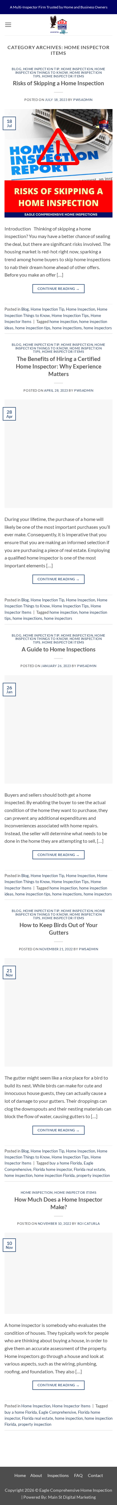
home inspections (67, 327)
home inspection (63, 321)
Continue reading (59, 288)
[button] (8, 24)
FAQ (78, 1475)
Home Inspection (77, 69)
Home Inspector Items (63, 76)
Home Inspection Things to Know (60, 70)
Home (20, 1475)
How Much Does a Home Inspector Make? (58, 1203)
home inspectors (98, 327)
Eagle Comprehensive (57, 1412)
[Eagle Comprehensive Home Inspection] (59, 24)
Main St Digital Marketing (72, 1497)
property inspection (93, 1175)
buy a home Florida (66, 1163)
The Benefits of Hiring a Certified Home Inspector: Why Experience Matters (58, 366)
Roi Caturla (88, 1223)
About (36, 1475)
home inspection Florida (54, 1175)
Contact (95, 1475)
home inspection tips (32, 327)
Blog (16, 69)
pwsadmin (82, 100)
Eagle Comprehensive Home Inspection (75, 1490)
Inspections (58, 1475)
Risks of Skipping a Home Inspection (58, 83)
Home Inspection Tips (70, 315)
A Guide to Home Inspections (58, 649)
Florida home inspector (52, 1169)
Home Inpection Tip (41, 69)
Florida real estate (89, 1169)
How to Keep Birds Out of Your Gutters (59, 928)
